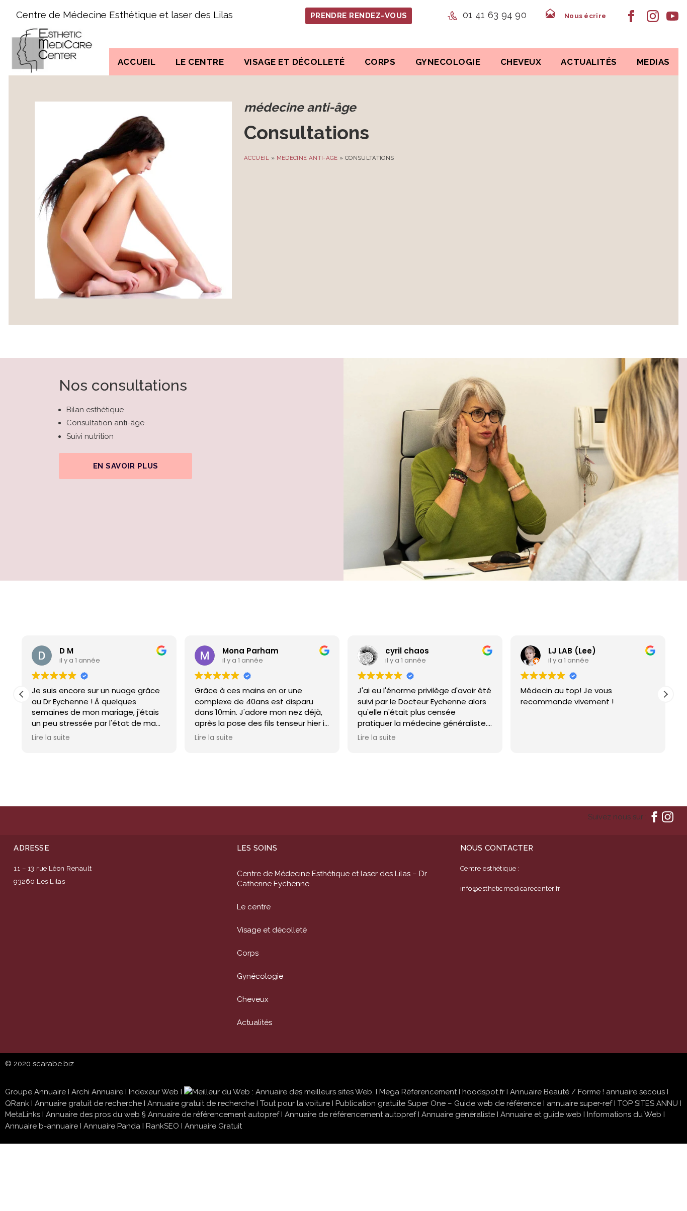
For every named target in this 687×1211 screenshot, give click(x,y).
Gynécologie (260, 976)
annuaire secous (635, 1091)
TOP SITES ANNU (648, 1103)
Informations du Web (624, 1114)
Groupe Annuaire (35, 1091)
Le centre (200, 62)
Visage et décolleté (272, 930)
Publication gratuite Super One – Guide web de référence (438, 1103)
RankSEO (162, 1126)
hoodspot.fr (483, 1091)
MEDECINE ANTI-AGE (307, 157)
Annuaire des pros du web (93, 1114)
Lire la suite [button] (51, 737)
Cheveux (521, 62)
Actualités (589, 62)
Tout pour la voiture (295, 1103)
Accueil (137, 62)
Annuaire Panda (111, 1126)
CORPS (380, 62)
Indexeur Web (154, 1091)
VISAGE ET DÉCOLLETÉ (294, 62)
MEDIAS (653, 62)
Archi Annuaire (97, 1091)
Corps (248, 953)
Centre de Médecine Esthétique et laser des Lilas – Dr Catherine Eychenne (332, 878)
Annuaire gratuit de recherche (88, 1103)
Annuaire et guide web (540, 1114)
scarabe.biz (53, 1063)
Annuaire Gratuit (213, 1126)
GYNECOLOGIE (448, 62)
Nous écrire (585, 16)
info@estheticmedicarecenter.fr (510, 888)
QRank (17, 1103)
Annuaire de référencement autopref (213, 1114)
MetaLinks (22, 1114)
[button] (665, 694)
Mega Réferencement (418, 1091)
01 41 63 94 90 (495, 14)
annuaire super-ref (579, 1103)
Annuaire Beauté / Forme (555, 1091)
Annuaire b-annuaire (41, 1126)
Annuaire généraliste (458, 1114)
